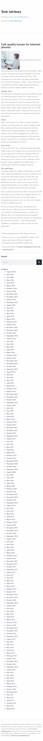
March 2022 (11, 419)
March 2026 (11, 286)
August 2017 (11, 572)
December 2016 (12, 594)
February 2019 (12, 522)
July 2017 (10, 575)
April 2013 (10, 700)
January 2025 (11, 324)
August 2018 (11, 539)
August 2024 (11, 338)
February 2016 (12, 622)
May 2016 (10, 614)
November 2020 (12, 464)
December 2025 (12, 294)
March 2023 (11, 386)
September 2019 (12, 503)
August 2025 (11, 305)
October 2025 (11, 299)
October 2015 (11, 633)
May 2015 (10, 647)
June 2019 (10, 511)
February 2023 (12, 388)
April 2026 (10, 283)
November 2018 (12, 530)
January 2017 (11, 592)
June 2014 (10, 675)
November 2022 (12, 397)
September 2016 (12, 603)
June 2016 (10, 611)
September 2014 (12, 667)
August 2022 (11, 405)
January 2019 (11, 525)
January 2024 (11, 358)
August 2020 (11, 472)
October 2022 (11, 400)
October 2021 (11, 433)
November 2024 (12, 330)
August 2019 (11, 505)
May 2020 (10, 480)
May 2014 (10, 678)
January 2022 (11, 425)
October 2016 (11, 600)
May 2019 (10, 514)
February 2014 (12, 686)
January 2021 (11, 458)
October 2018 (11, 533)
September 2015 (12, 636)
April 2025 (10, 316)
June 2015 (10, 644)
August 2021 (11, 439)
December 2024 (12, 327)
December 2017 (12, 561)
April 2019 (10, 516)
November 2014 (12, 661)
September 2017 (12, 569)
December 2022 (12, 394)
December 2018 (12, 528)
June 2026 (10, 277)
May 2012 (10, 706)
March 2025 (11, 319)
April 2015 (10, 650)
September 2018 (12, 536)
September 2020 (12, 469)
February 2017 (12, 589)
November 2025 (12, 297)
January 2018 (11, 558)
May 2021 (10, 447)
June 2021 (10, 444)
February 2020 (12, 489)
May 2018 (10, 547)
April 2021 (10, 450)
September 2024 (12, 336)
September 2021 (12, 436)
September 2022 (12, 402)
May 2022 (10, 414)
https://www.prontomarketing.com (21, 735)
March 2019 (11, 519)
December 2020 (12, 461)
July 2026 (10, 274)
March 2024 (11, 352)
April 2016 (10, 617)
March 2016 (11, 619)
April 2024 (10, 349)
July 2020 (10, 475)
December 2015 (12, 628)
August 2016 (11, 605)
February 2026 (12, 288)
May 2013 (10, 697)
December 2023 (12, 361)
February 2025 (12, 322)
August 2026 (11, 272)
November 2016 (12, 597)
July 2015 (10, 642)
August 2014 (11, 670)
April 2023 (10, 383)
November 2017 (12, 564)
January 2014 (11, 689)
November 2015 (12, 631)
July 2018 (10, 542)
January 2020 (11, 491)
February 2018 (12, 555)
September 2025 (12, 302)
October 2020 (11, 466)
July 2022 (10, 408)
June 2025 (10, 310)
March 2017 (11, 586)
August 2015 (11, 639)
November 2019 (12, 497)
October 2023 (11, 366)
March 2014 (11, 683)
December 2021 (12, 427)
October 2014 (11, 664)
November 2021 (12, 430)
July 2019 (10, 508)
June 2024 (10, 344)
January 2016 (11, 625)
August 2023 (11, 372)
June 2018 (10, 544)
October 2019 (11, 500)
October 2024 (11, 333)
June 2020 (10, 477)
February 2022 (12, 422)
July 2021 (10, 441)
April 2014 (10, 681)
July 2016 (10, 608)
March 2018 (11, 553)
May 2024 (10, 347)
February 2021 (12, 455)
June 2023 (10, 377)
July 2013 (10, 695)
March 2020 (11, 486)
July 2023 (10, 375)
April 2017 (10, 583)
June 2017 (10, 578)
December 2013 (12, 692)
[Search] (39, 262)
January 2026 (11, 291)
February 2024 (12, 355)
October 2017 (11, 567)
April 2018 (10, 550)
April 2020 (10, 483)
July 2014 (10, 672)
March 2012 (11, 708)
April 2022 (10, 416)
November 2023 (12, 363)
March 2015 (11, 653)
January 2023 (11, 391)
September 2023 (12, 369)
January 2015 (11, 658)
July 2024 (10, 341)
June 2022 (10, 411)
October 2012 (11, 703)
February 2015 (12, 656)
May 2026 (10, 280)
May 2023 (10, 380)
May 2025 (10, 313)
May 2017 (10, 580)
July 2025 (10, 308)
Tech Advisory (11, 11)
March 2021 (11, 452)
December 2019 (12, 494)
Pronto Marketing (16, 21)
